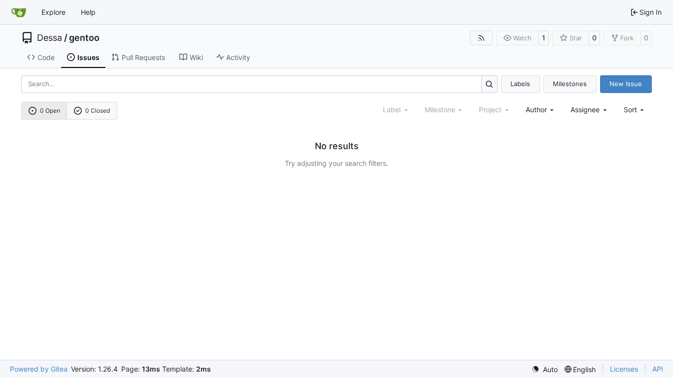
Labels (520, 84)
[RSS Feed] (481, 38)
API (657, 369)
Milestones (570, 84)
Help (88, 12)
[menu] (634, 109)
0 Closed (97, 110)
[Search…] (489, 84)
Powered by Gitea (38, 369)
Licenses (624, 369)
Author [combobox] (536, 109)
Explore (53, 12)
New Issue (625, 84)
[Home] (19, 12)
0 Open (50, 110)
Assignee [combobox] (585, 109)
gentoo (84, 38)
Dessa (49, 38)
